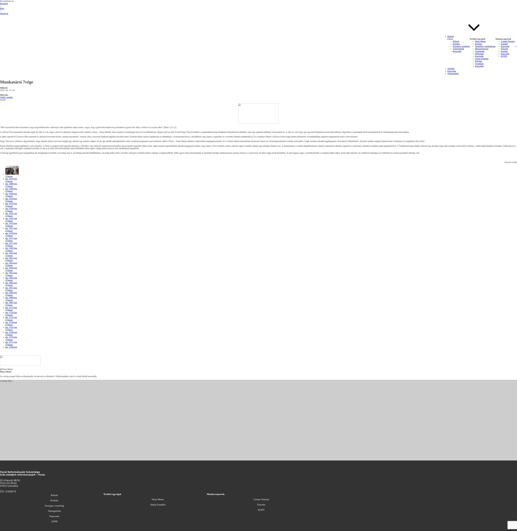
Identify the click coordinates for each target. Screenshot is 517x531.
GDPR (54, 521)
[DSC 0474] (12, 174)
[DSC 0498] (12, 189)
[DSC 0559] (12, 233)
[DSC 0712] (12, 307)
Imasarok (4, 3)
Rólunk (456, 41)
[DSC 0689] (12, 297)
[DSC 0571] (12, 238)
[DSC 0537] (12, 213)
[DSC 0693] (12, 302)
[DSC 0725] (12, 317)
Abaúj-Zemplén (481, 59)
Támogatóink (458, 49)
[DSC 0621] (12, 258)
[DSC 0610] (12, 253)
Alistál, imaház (6, 97)
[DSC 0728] (12, 322)
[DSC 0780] (12, 347)
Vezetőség (479, 64)
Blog (2, 8)
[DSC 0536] (12, 208)
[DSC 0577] (12, 243)
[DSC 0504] (12, 194)
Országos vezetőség (461, 46)
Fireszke (504, 49)
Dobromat (479, 54)
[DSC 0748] (12, 332)
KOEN (504, 56)
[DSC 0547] (12, 218)
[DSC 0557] (12, 228)
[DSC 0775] (12, 342)
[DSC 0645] (12, 268)
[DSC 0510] (12, 199)
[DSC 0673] (12, 288)
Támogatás (479, 51)
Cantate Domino (508, 41)
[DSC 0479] (12, 179)
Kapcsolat (457, 51)
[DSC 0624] (12, 263)
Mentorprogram (481, 49)
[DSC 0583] (12, 248)
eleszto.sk (4, 13)
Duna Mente (480, 41)
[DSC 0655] (12, 273)
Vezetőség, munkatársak (485, 46)
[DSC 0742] (12, 327)
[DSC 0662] (12, 278)
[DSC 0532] (12, 203)
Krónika (456, 44)
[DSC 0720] (12, 312)
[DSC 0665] (12, 283)
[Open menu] (516, 46)
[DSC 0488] (12, 184)
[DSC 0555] (12, 223)
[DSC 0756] (12, 337)
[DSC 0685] (12, 292)
